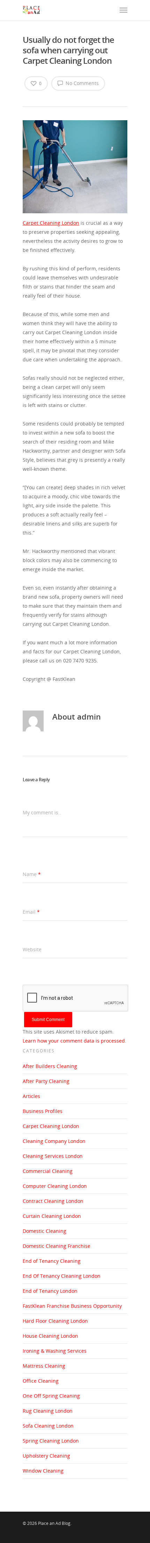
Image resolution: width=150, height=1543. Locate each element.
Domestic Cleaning (44, 1231)
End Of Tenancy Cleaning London (61, 1276)
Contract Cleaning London (53, 1201)
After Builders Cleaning (50, 1066)
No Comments (81, 83)
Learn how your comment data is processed (74, 1040)
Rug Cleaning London (48, 1410)
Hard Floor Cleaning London (55, 1321)
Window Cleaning (43, 1470)
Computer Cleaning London (55, 1186)
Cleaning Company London (54, 1141)
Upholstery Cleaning (46, 1455)
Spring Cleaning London (51, 1440)
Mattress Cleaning (44, 1365)
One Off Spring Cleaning (51, 1395)
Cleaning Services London (53, 1156)
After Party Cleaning (46, 1081)
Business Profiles (42, 1111)
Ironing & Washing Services (55, 1351)
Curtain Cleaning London (52, 1216)
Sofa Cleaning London (48, 1425)
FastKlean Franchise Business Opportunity (72, 1306)
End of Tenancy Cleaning (52, 1261)
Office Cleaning (41, 1380)
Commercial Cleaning (48, 1171)
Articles (31, 1096)
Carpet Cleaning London (51, 1126)
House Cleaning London (50, 1336)
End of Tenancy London (50, 1291)
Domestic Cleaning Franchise (56, 1246)
